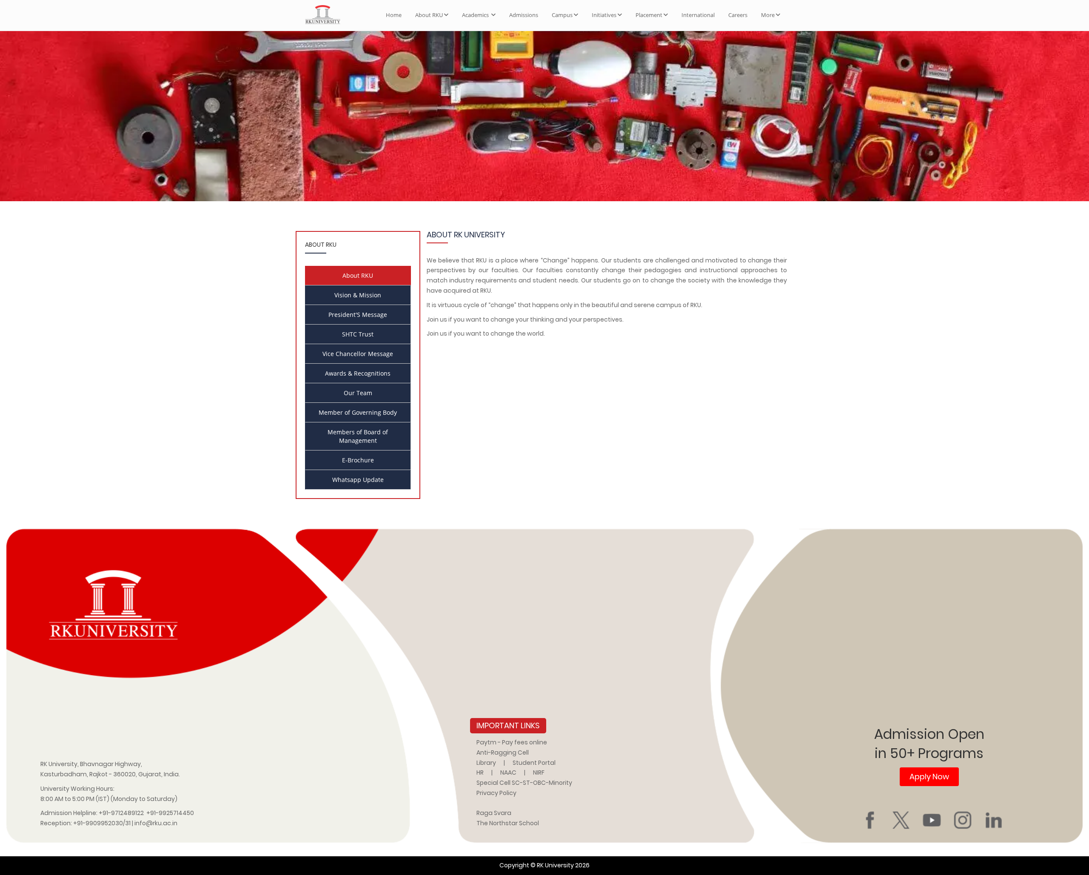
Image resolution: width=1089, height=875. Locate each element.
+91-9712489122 (121, 813)
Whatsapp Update (358, 480)
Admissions (523, 15)
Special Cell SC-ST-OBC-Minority (524, 782)
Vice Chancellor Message (357, 354)
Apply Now (929, 776)
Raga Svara (493, 813)
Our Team (358, 393)
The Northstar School (507, 823)
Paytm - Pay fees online (511, 742)
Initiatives (604, 15)
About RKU (429, 15)
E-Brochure (358, 460)
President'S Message (357, 315)
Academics (476, 15)
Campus (562, 15)
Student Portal (534, 762)
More (768, 15)
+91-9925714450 (170, 813)
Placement (649, 15)
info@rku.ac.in (155, 823)
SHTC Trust (357, 334)
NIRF (538, 772)
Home (394, 15)
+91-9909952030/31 (102, 823)
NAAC (508, 772)
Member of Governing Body (358, 412)
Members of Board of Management (358, 436)
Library (486, 762)
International (698, 15)
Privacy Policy (496, 793)
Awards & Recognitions (358, 373)
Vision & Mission (357, 295)
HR (480, 772)
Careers (737, 15)
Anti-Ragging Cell (502, 752)
